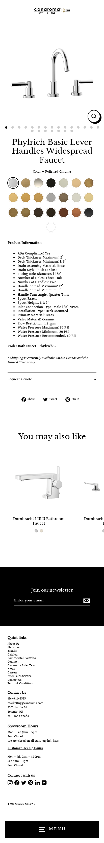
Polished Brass (76, 183)
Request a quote (20, 379)
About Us (13, 644)
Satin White (51, 227)
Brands (12, 651)
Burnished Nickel (76, 197)
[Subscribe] (86, 600)
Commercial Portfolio (22, 658)
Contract (13, 662)
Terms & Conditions (21, 684)
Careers (12, 673)
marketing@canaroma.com (25, 703)
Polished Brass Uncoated (89, 197)
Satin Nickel (63, 183)
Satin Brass (25, 183)
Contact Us (14, 680)
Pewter (63, 197)
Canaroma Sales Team (22, 666)
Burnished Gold (38, 197)
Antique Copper (76, 212)
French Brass (89, 183)
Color (52, 172)
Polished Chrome (13, 183)
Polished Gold (13, 197)
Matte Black (51, 183)
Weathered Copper (63, 212)
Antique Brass (25, 212)
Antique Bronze (38, 212)
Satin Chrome (51, 197)
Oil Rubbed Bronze (51, 212)
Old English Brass (13, 212)
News (11, 669)
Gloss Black (89, 212)
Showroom (14, 647)
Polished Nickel (38, 183)
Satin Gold (25, 197)
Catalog (12, 655)
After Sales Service (20, 676)
